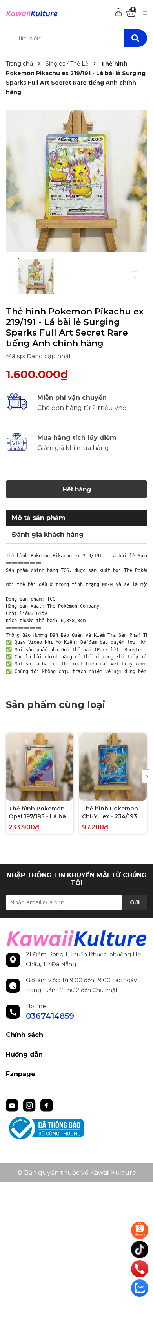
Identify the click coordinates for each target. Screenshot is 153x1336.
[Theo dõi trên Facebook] (46, 1104)
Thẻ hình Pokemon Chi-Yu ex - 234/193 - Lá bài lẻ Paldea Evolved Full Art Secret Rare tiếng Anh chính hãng (111, 812)
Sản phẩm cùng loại (55, 704)
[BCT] (76, 1128)
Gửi (135, 902)
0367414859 (50, 1016)
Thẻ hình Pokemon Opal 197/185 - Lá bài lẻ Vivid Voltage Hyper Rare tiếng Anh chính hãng (38, 812)
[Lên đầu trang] (140, 1306)
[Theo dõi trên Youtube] (13, 1104)
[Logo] (32, 13)
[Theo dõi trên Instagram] (30, 1104)
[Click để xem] (76, 181)
